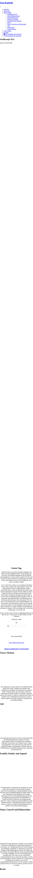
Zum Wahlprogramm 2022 (16, 642)
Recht (9, 22)
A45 (8, 26)
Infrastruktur (10, 27)
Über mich (7, 11)
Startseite (6, 9)
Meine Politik (7, 12)
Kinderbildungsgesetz (13, 16)
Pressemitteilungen (12, 17)
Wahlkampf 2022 (12, 14)
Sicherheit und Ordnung (14, 21)
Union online (7, 31)
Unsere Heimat (11, 29)
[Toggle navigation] (0, 6)
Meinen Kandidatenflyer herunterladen (16, 649)
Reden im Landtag (12, 19)
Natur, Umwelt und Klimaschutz (16, 24)
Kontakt (6, 32)
